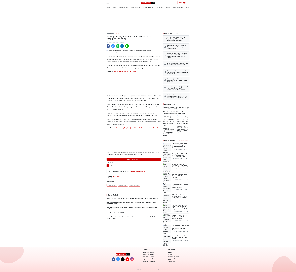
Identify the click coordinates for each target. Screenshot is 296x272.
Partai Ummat (112, 185)
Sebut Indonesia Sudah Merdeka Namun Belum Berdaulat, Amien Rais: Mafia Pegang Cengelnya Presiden (131, 202)
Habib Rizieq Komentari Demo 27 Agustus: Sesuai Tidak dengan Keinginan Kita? (177, 47)
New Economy (123, 7)
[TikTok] (123, 259)
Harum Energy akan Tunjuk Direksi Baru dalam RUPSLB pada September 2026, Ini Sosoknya (177, 88)
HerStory (170, 252)
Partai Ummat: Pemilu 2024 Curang (125, 71)
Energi (168, 7)
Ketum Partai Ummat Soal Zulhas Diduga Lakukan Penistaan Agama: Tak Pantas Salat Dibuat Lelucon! (132, 217)
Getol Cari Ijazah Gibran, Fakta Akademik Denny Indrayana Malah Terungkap (177, 80)
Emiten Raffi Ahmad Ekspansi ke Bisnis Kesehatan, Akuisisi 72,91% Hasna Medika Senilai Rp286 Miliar (177, 96)
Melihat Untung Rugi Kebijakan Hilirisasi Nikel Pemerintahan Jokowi (136, 128)
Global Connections (148, 7)
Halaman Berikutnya (133, 159)
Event (187, 7)
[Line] (127, 46)
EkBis (114, 7)
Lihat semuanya (183, 140)
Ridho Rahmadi (134, 185)
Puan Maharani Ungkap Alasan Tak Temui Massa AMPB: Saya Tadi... (177, 64)
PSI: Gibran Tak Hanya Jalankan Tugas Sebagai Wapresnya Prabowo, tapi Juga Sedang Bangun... (177, 39)
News (108, 7)
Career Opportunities (148, 254)
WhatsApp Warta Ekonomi (137, 171)
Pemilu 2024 (122, 185)
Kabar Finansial (135, 7)
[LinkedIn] (122, 46)
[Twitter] (113, 46)
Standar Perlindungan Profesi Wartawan (153, 258)
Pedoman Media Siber (148, 256)
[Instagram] (132, 259)
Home (108, 33)
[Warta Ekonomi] (148, 2)
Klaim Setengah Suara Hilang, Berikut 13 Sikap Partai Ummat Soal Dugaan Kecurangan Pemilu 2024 (132, 208)
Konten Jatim (171, 261)
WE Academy (171, 258)
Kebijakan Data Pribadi (149, 261)
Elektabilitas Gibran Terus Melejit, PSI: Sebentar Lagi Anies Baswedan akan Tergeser (177, 72)
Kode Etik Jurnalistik (148, 259)
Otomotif (160, 7)
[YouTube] (127, 259)
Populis (170, 254)
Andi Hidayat (116, 176)
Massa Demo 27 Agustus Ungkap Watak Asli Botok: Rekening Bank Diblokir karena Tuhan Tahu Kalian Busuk (177, 55)
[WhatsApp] (117, 46)
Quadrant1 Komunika (173, 256)
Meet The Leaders (178, 7)
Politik (117, 33)
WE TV (169, 259)
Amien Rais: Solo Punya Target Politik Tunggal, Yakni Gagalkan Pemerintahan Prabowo (132, 198)
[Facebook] (108, 46)
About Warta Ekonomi (148, 252)
